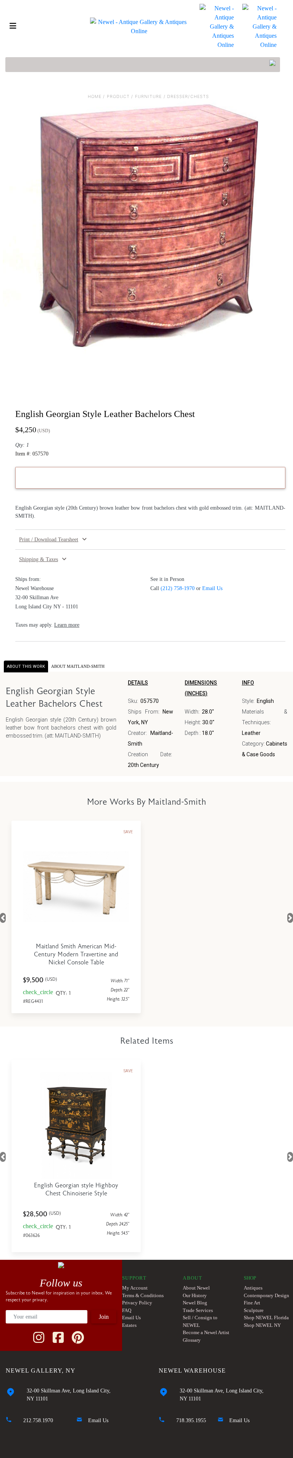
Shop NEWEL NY (262, 1325)
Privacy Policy (137, 1303)
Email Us (212, 588)
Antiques (253, 1288)
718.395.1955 (191, 1420)
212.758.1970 (38, 1420)
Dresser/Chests (188, 96)
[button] (150, 540)
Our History (195, 1295)
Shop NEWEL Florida (266, 1317)
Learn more (66, 625)
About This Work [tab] (26, 666)
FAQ (126, 1310)
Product (118, 96)
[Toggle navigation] (13, 26)
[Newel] (61, 1264)
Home (94, 96)
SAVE (128, 832)
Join (104, 1317)
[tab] (78, 666)
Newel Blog (195, 1303)
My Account (135, 1288)
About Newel (196, 1288)
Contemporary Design (266, 1295)
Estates (129, 1325)
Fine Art (252, 1303)
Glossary (192, 1340)
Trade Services (198, 1310)
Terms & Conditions (143, 1295)
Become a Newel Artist (206, 1332)
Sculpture (254, 1310)
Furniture (148, 96)
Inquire (157, 477)
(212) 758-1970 (178, 588)
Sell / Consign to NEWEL (200, 1321)
